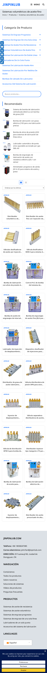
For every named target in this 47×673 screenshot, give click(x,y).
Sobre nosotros (10, 580)
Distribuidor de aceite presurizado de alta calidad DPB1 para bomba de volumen (34, 516)
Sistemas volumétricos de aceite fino (18, 50)
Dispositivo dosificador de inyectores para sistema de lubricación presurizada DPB (35, 350)
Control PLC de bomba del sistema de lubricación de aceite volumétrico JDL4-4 (35, 284)
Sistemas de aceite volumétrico (17, 610)
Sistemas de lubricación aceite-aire (18, 65)
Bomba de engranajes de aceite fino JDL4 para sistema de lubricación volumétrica (34, 317)
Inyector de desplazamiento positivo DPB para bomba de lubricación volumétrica (12, 416)
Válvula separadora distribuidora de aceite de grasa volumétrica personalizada (35, 416)
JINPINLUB (11, 4)
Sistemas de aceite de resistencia (17, 606)
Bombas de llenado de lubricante (17, 79)
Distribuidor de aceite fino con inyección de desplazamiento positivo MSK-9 (34, 217)
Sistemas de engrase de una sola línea (19, 40)
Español (13, 642)
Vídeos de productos (12, 588)
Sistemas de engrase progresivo (16, 34)
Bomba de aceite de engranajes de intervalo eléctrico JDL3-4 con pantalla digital (12, 317)
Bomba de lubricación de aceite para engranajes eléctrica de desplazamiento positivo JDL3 (12, 483)
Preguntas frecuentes (12, 592)
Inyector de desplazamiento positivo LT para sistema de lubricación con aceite (12, 516)
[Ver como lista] (26, 182)
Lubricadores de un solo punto (16, 60)
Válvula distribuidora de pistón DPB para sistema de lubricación (34, 383)
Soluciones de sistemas (13, 584)
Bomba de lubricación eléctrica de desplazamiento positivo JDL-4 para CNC (34, 483)
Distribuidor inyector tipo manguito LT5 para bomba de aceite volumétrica (34, 449)
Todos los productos (12, 576)
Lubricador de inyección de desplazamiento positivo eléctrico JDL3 (12, 350)
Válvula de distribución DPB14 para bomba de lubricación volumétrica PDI (12, 449)
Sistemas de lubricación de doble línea (19, 55)
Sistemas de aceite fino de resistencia (19, 45)
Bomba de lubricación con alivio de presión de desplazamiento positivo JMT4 (12, 284)
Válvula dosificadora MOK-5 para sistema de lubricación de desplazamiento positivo (35, 250)
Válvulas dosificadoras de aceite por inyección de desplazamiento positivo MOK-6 (12, 250)
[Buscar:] (42, 4)
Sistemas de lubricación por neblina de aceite (19, 72)
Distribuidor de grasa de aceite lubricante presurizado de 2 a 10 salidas (12, 383)
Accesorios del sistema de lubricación (19, 84)
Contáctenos (8, 572)
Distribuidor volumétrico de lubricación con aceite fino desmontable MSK (12, 217)
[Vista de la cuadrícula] (21, 182)
